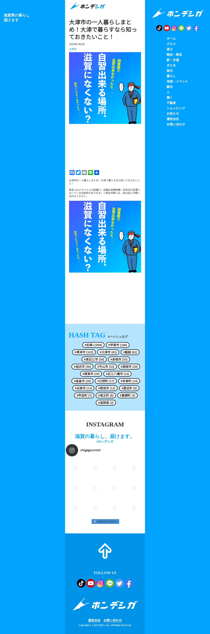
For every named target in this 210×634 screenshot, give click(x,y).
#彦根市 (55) (119, 359)
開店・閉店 (174, 54)
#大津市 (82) (108, 352)
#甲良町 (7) (84, 395)
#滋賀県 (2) (106, 403)
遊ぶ (170, 49)
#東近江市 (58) (94, 359)
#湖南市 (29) (129, 367)
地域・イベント (177, 81)
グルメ (171, 44)
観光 (170, 87)
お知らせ (173, 113)
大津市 (72, 49)
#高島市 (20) (82, 381)
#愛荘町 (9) (129, 388)
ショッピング (176, 108)
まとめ (171, 65)
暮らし (171, 76)
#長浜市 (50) (82, 367)
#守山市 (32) (105, 367)
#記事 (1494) (93, 345)
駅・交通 (173, 60)
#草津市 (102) (84, 352)
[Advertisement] (105, 145)
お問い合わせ (112, 620)
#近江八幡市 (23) (117, 374)
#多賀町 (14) (129, 381)
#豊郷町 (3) (127, 395)
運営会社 (94, 620)
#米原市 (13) (83, 388)
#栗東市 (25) (91, 374)
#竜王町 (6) (106, 395)
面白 (170, 71)
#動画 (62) (130, 352)
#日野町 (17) (105, 381)
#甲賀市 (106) (117, 345)
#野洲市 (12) (106, 388)
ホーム (171, 38)
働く (170, 97)
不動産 (171, 103)
